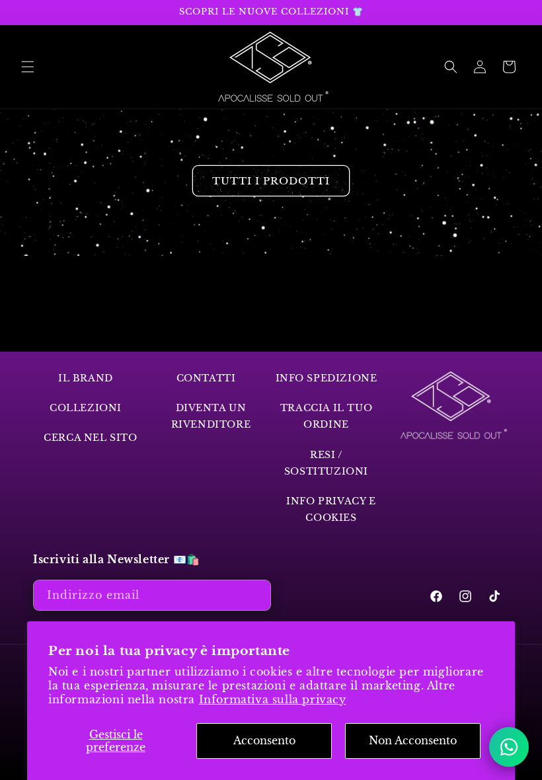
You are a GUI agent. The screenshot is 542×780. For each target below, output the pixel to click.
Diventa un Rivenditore (211, 416)
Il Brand (85, 378)
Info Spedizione (326, 378)
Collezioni (86, 408)
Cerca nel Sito (90, 438)
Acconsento (264, 740)
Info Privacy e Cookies (330, 509)
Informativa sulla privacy (272, 699)
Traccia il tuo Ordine (326, 416)
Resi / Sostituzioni (326, 463)
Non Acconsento (413, 740)
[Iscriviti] (255, 595)
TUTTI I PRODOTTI (271, 181)
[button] (27, 66)
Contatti (206, 378)
